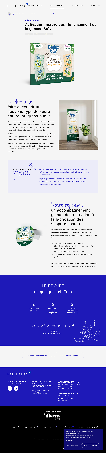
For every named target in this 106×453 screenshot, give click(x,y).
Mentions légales (45, 448)
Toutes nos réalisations (69, 355)
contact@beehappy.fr (39, 393)
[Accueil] (9, 14)
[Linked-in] (10, 388)
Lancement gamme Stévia (49, 13)
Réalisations (57, 5)
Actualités (77, 5)
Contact (95, 5)
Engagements (35, 5)
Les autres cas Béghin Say (37, 355)
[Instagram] (16, 388)
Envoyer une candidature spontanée (53, 440)
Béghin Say (32, 13)
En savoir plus (69, 440)
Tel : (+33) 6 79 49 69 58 (40, 390)
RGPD (52, 448)
